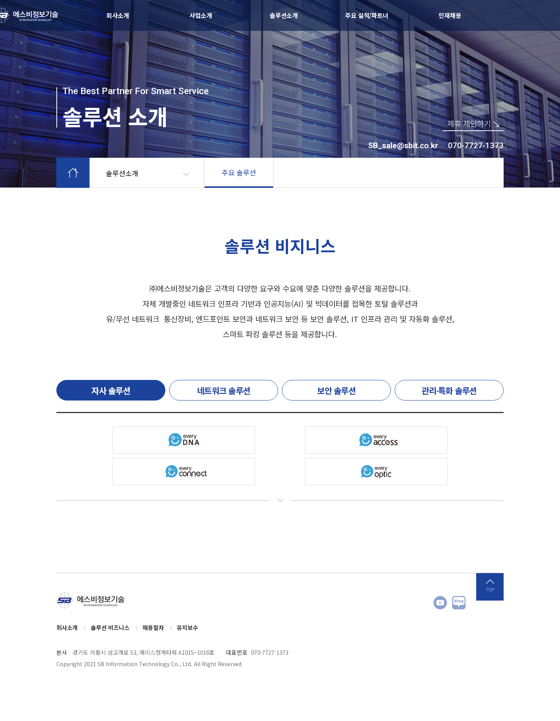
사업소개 (200, 15)
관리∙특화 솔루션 (449, 390)
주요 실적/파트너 (366, 15)
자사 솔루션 (110, 390)
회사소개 (117, 15)
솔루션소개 (284, 15)
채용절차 (153, 627)
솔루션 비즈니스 (110, 627)
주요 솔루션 (239, 172)
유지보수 (187, 627)
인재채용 (449, 15)
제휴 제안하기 (469, 124)
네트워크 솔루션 (223, 390)
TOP (490, 590)
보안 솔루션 (336, 390)
